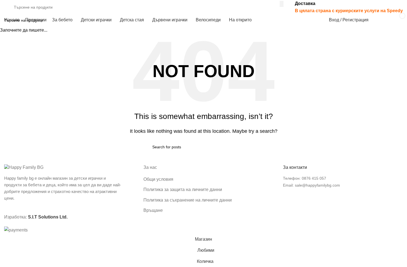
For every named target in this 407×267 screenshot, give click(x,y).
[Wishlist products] (379, 20)
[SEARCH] (282, 4)
